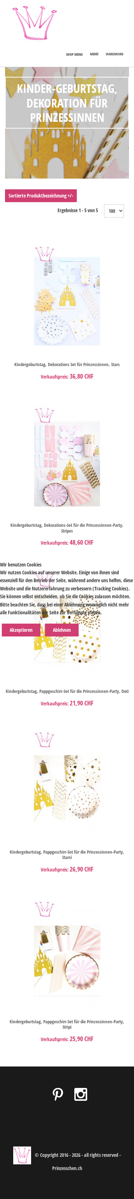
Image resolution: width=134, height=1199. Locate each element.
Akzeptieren (21, 629)
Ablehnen (62, 629)
